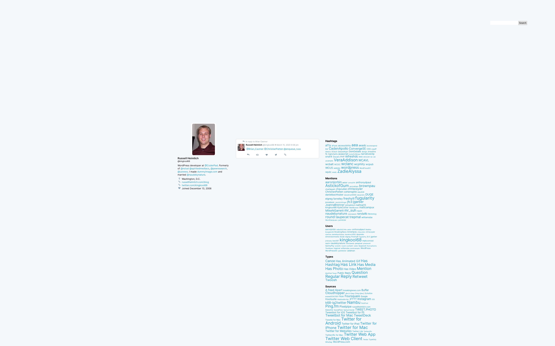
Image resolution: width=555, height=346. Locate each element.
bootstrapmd (372, 146)
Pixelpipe (346, 306)
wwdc (334, 172)
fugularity (364, 198)
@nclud (185, 168)
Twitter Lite (357, 331)
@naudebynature (196, 174)
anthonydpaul (363, 182)
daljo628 (360, 192)
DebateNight (343, 152)
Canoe (330, 261)
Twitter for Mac (352, 327)
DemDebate (355, 151)
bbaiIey (368, 229)
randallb (362, 213)
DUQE (369, 194)
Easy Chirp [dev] (357, 293)
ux (374, 157)
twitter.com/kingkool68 (194, 185)
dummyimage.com (207, 171)
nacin (359, 211)
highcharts (333, 154)
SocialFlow (338, 310)
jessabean (329, 202)
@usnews (183, 171)
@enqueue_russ (292, 148)
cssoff (373, 149)
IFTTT (353, 299)
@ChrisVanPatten (273, 148)
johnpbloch (350, 205)
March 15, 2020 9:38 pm (287, 145)
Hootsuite (331, 299)
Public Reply (344, 272)
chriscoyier (355, 189)
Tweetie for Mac (333, 320)
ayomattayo (353, 186)
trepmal (355, 217)
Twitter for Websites (338, 331)
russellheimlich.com (361, 307)
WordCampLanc (331, 220)
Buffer (365, 290)
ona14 (328, 156)
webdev (337, 168)
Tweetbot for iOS (335, 312)
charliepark (330, 189)
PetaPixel (364, 303)
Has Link (349, 264)
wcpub (369, 164)
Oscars (336, 157)
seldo (356, 246)
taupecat (342, 217)
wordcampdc (355, 248)
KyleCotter (343, 207)
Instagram (364, 299)
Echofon (368, 293)
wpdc (328, 171)
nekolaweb (352, 214)
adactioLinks (341, 229)
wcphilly (359, 164)
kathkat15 (361, 205)
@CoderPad (211, 165)
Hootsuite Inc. (343, 299)
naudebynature (336, 213)
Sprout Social (349, 310)
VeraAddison (346, 159)
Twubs (365, 339)
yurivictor (342, 220)
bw (326, 149)
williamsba (366, 217)
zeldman (351, 250)
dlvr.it (347, 293)
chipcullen (341, 189)
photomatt (367, 243)
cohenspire (350, 191)
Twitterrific (368, 331)
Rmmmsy (372, 214)
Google (364, 296)
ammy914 (351, 183)
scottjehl (349, 246)
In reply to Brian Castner (256, 141)
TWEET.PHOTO (365, 309)
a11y (328, 145)
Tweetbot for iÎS (355, 312)
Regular (332, 276)
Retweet (360, 276)
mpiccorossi (367, 240)
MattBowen (354, 208)
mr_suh (350, 210)
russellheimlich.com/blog (195, 182)
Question (360, 272)
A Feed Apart (333, 290)
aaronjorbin (333, 182)
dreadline (372, 151)
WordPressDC (365, 168)
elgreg (329, 198)
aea (355, 145)
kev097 (336, 241)
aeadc (362, 145)
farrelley (338, 198)
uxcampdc (329, 161)
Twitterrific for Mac (334, 335)
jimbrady (328, 241)
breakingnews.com (352, 290)
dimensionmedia (332, 237)
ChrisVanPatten (334, 191)
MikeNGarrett (334, 210)
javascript (343, 154)
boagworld (329, 232)
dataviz (328, 152)
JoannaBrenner (335, 204)
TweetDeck (362, 315)
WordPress (366, 248)
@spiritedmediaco (199, 168)
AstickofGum (337, 185)
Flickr (341, 296)
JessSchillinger (340, 202)
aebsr (344, 182)
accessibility (344, 145)
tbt (371, 157)
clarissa (328, 234)
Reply (346, 276)
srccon (366, 157)
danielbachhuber (334, 194)
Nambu (353, 302)
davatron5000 (350, 195)
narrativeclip (367, 154)
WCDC (337, 164)
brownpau (367, 186)
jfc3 (349, 202)
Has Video (350, 268)
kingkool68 (331, 207)
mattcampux (366, 207)
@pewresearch (219, 168)
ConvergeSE (357, 148)
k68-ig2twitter (335, 302)
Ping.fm (332, 306)
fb (326, 154)
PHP (342, 156)
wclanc (347, 163)
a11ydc (334, 146)
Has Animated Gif (348, 261)
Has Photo (334, 268)
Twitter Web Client (343, 338)
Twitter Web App (359, 334)
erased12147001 (331, 296)
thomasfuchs (372, 246)
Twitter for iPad (350, 323)
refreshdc (351, 156)
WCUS (329, 167)
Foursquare (352, 296)
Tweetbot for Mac (339, 315)
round (330, 217)
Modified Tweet (331, 273)
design (364, 152)
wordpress (350, 167)
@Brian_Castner (254, 148)
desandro (361, 195)
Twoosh (331, 280)
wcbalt (329, 164)
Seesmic (329, 310)
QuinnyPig (329, 246)
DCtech (334, 152)
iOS (373, 299)
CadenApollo (338, 148)
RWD (361, 157)
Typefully (372, 339)
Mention (364, 268)
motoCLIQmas (354, 154)
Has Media (366, 264)
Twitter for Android (343, 321)
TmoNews (329, 248)
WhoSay (328, 342)
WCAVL (363, 160)
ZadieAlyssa (349, 171)
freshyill (349, 198)
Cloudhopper (335, 293)
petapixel (358, 243)
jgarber (358, 202)
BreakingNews (340, 232)
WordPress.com (341, 342)
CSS (369, 149)
